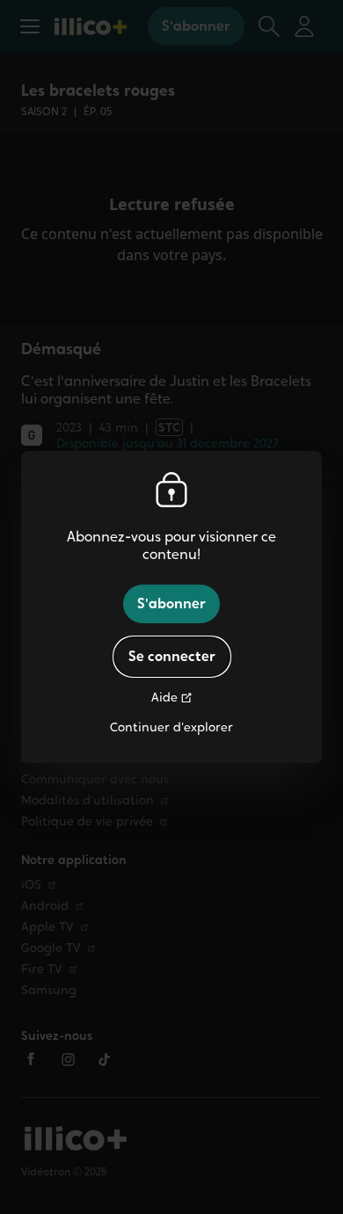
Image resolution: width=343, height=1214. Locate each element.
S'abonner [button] (171, 603)
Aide (164, 697)
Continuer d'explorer (171, 727)
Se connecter (171, 656)
